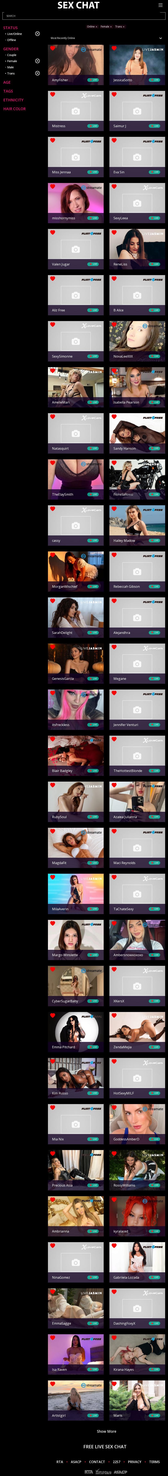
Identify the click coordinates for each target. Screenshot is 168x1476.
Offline (11, 40)
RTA (60, 1462)
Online (91, 26)
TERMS (154, 1462)
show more (106, 1431)
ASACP (76, 1462)
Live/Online (14, 34)
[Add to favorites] (53, 48)
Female (12, 61)
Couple (11, 55)
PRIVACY (134, 1462)
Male (10, 67)
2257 (116, 1462)
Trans (11, 73)
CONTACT (97, 1462)
